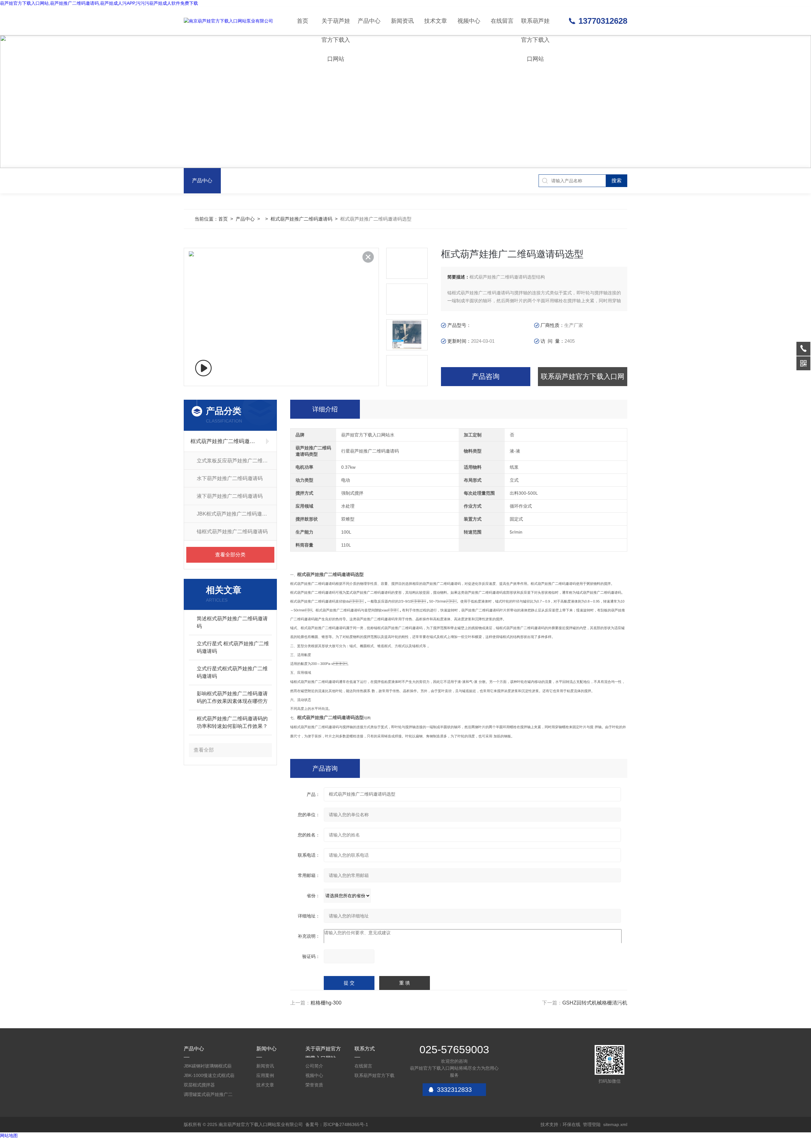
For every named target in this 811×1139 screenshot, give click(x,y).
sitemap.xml (615, 1124)
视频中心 (468, 21)
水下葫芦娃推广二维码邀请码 (230, 478)
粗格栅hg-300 (326, 1002)
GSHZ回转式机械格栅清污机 (594, 1002)
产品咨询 (486, 376)
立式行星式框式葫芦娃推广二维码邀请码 (232, 672)
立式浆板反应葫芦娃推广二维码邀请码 (237, 460)
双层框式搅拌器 (199, 1084)
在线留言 (502, 21)
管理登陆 (592, 1124)
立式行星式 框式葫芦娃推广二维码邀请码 (233, 647)
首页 (302, 21)
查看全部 (204, 750)
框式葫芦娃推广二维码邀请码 (301, 219)
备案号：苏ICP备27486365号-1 (336, 1124)
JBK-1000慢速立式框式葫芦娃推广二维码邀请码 (209, 1076)
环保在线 (571, 1124)
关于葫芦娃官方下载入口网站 (336, 26)
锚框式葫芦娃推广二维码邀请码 (232, 531)
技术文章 (435, 21)
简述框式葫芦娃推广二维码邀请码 (232, 622)
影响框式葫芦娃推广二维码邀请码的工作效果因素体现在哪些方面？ (232, 698)
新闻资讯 (402, 21)
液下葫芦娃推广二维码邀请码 (230, 496)
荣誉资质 (314, 1084)
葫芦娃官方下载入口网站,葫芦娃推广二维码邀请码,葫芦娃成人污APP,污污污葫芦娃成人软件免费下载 (99, 3)
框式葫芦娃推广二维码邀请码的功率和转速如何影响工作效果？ (232, 722)
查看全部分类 (230, 554)
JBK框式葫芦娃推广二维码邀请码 (234, 513)
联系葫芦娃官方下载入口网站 (535, 26)
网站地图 (9, 1135)
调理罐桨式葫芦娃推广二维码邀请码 (208, 1095)
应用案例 (265, 1075)
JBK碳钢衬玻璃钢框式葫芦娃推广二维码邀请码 (208, 1067)
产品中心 (369, 21)
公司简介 (314, 1065)
